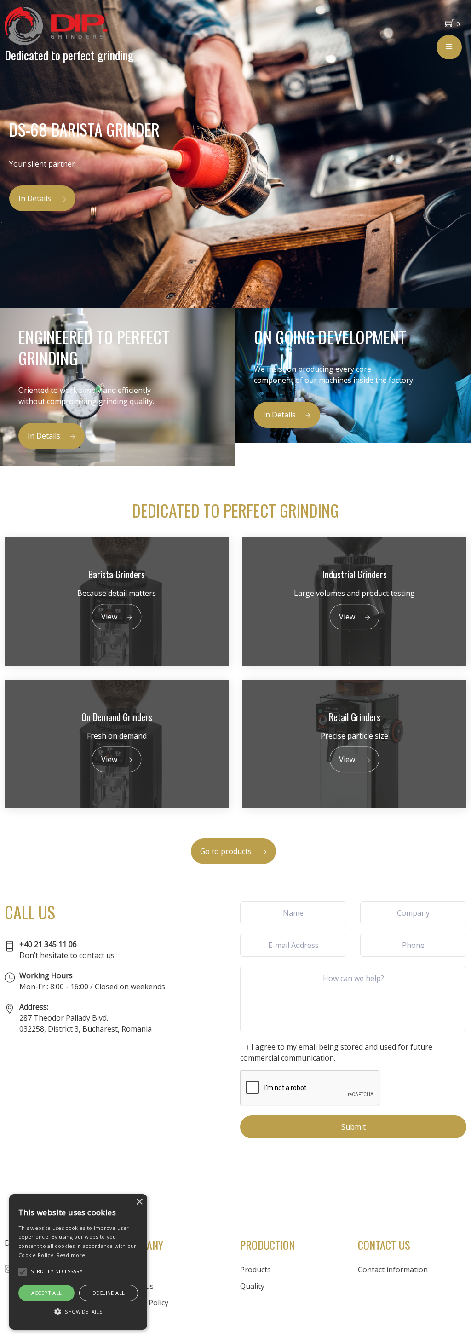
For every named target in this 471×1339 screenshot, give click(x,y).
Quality (252, 1286)
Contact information (393, 1269)
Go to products (226, 851)
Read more (71, 1255)
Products (255, 1269)
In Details (34, 198)
